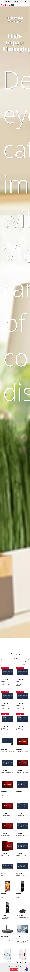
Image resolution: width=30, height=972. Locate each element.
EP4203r (3, 894)
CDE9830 (19, 874)
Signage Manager (21, 962)
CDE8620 (4, 853)
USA (13, 969)
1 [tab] (15, 649)
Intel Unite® (5, 962)
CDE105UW (4, 749)
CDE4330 (4, 770)
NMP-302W (19, 915)
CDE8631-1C (5, 726)
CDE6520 (4, 813)
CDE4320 (19, 749)
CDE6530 (19, 813)
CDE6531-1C (5, 704)
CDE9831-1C (20, 726)
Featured (23, 664)
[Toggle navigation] (28, 5)
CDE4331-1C (5, 679)
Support (26, 1)
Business (16, 1)
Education (7, 1)
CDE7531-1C (20, 704)
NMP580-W (4, 937)
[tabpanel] (15, 322)
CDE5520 (4, 792)
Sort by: (27, 661)
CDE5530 (19, 792)
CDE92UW (4, 874)
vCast (18, 937)
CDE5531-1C (20, 679)
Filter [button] (16, 658)
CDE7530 (19, 833)
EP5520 (18, 894)
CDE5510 (19, 770)
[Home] (2, 1)
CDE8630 (19, 853)
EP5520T (4, 915)
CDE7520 (4, 833)
